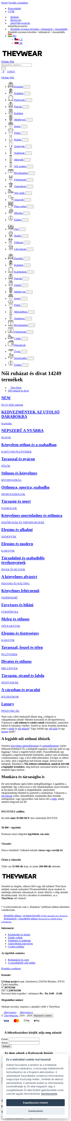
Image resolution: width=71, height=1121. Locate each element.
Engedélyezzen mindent (35, 1102)
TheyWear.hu (11, 1015)
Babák (18, 235)
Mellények (20, 119)
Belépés (6, 1046)
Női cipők (19, 193)
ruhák (11, 728)
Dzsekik (18, 86)
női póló (53, 728)
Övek (17, 351)
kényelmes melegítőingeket (25, 745)
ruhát (54, 798)
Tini (16, 229)
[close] (2, 74)
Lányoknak (20, 249)
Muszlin (18, 213)
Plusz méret (20, 206)
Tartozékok (20, 186)
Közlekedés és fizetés (19, 934)
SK (20, 43)
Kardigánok (20, 271)
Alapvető (19, 199)
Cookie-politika (16, 946)
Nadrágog (19, 318)
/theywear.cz (26, 1012)
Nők (11, 61)
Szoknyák (19, 146)
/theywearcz (10, 1012)
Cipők (17, 338)
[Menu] (19, 71)
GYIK (11, 11)
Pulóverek (19, 100)
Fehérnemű (20, 179)
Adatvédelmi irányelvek (20, 943)
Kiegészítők (20, 358)
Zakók (18, 285)
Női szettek (20, 166)
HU (14, 35)
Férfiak (5, 61)
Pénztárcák (20, 345)
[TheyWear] (19, 880)
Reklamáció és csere (18, 959)
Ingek (17, 126)
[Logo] (22, 58)
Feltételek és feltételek (19, 940)
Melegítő (19, 159)
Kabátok (19, 93)
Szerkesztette (49, 1093)
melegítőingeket (50, 745)
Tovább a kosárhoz (18, 2)
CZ (20, 39)
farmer (4, 731)
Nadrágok (19, 153)
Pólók (17, 133)
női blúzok (23, 728)
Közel (4, 2)
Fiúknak (18, 242)
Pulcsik (18, 106)
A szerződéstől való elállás (21, 962)
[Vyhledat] (3, 68)
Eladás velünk (15, 937)
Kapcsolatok (14, 8)
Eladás (18, 219)
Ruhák (18, 139)
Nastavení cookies (43, 1015)
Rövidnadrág (21, 173)
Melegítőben (21, 311)
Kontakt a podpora (11, 968)
